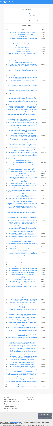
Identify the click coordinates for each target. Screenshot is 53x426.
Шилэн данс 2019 (31, 399)
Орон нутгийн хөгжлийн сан (10, 408)
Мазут (22, 59)
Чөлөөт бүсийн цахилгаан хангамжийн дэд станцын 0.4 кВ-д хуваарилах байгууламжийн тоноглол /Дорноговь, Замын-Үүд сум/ (22, 324)
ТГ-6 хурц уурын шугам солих (22, 45)
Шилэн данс (6, 410)
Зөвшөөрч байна (45, 414)
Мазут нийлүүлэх (23, 36)
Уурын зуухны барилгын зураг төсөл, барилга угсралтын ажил (23, 266)
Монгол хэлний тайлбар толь (10, 399)
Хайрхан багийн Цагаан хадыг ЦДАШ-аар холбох (23, 166)
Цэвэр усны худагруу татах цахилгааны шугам (23, 162)
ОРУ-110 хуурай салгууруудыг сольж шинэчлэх (22, 260)
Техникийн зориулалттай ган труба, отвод (22, 43)
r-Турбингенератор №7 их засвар (22, 47)
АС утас (22, 284)
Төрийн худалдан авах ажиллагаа (11, 404)
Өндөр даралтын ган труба (23, 49)
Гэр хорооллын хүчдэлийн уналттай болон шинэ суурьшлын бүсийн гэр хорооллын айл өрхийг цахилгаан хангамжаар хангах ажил (22, 187)
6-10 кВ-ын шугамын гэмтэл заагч (22, 246)
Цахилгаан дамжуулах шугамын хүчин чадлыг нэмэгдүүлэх (23, 364)
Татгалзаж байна (45, 417)
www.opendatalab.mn (15, 422)
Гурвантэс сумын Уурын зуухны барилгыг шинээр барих (22, 171)
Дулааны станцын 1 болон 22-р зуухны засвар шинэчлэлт (23, 384)
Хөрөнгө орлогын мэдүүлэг (10, 406)
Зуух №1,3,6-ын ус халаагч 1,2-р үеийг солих (23, 34)
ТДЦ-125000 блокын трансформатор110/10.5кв (22, 57)
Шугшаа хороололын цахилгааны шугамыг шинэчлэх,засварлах (22, 164)
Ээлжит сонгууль (7, 411)
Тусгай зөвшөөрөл (8, 403)
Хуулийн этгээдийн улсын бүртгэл (11, 401)
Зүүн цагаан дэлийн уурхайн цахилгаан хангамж (23, 272)
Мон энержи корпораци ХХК (29, 13)
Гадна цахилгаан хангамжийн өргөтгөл (22, 73)
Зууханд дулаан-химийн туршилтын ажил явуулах (23, 262)
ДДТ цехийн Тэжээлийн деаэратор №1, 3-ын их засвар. (23, 41)
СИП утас (23, 290)
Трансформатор (22, 292)
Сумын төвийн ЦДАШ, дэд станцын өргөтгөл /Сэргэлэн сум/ (23, 32)
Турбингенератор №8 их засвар (23, 51)
